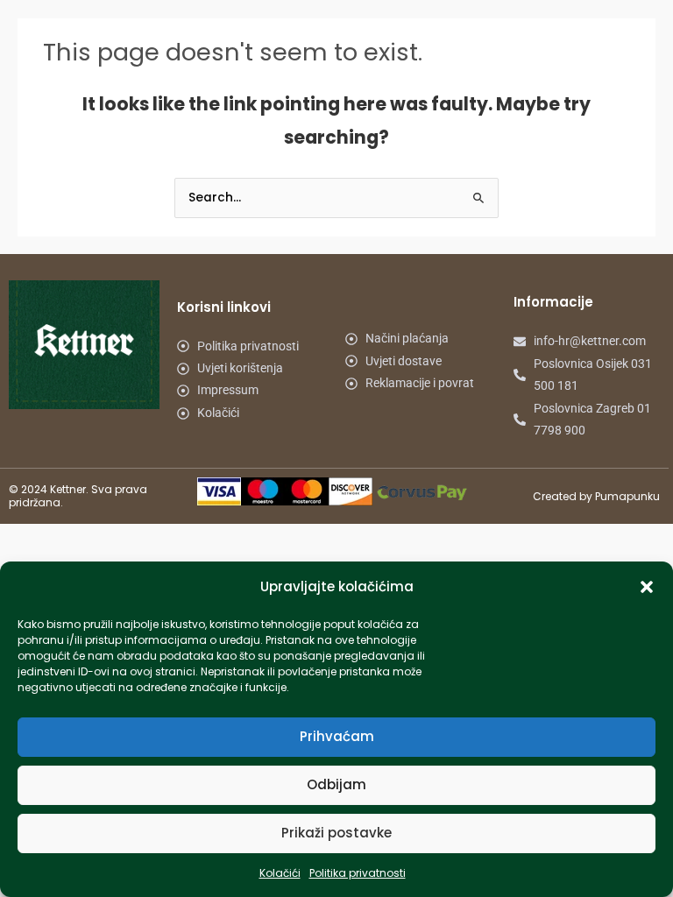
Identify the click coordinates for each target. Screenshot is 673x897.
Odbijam (336, 784)
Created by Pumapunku (596, 496)
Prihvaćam (337, 736)
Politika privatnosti (357, 872)
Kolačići (280, 872)
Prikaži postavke (336, 832)
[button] (646, 587)
